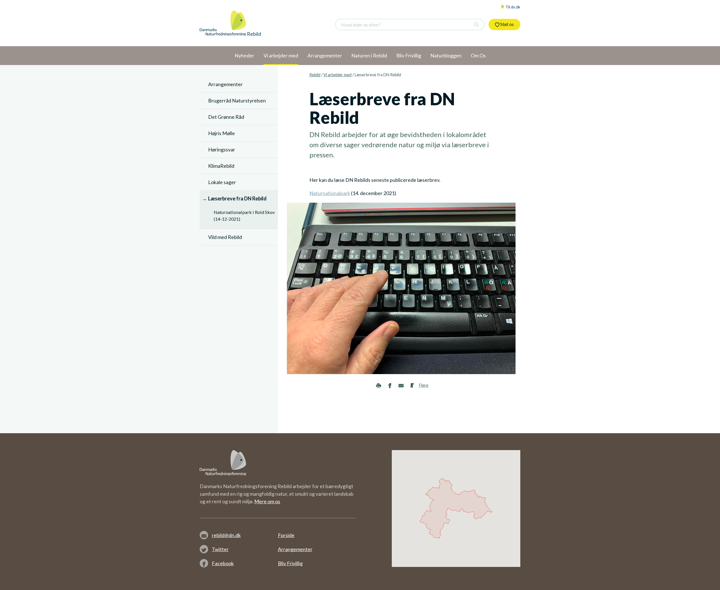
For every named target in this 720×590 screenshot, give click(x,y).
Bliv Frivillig (290, 563)
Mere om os (267, 501)
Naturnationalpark (329, 193)
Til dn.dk (512, 7)
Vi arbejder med (337, 74)
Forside (286, 535)
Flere (423, 385)
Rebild (314, 74)
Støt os (507, 24)
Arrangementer (295, 549)
